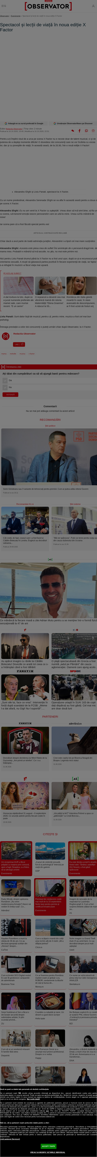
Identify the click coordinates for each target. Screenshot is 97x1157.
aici (47, 1111)
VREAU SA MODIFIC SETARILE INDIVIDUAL (47, 1152)
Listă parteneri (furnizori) (10, 1139)
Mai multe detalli (33, 1099)
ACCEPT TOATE (48, 1146)
